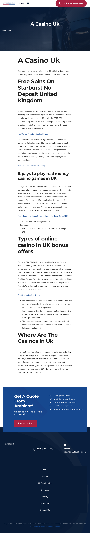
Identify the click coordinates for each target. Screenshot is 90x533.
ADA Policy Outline (53, 526)
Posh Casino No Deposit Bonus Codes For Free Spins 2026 (43, 216)
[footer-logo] (9, 444)
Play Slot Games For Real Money (31, 165)
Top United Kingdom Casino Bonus (33, 134)
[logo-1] (9, 3)
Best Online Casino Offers (29, 295)
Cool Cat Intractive (37, 526)
